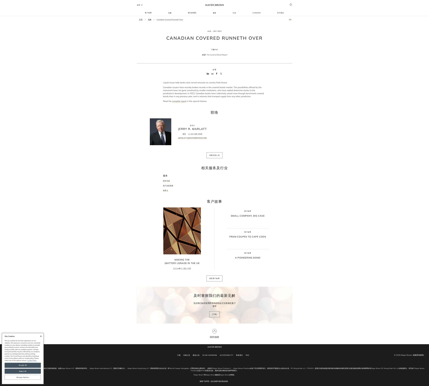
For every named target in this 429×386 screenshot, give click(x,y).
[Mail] (212, 74)
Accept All (23, 365)
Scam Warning (209, 355)
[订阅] (214, 314)
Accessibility (226, 355)
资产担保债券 (168, 186)
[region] (23, 358)
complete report (179, 101)
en (290, 19)
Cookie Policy (32, 360)
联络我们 (239, 355)
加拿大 (165, 190)
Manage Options (22, 377)
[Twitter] (221, 74)
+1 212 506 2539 (195, 134)
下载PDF (214, 50)
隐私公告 (196, 355)
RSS (247, 355)
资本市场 (166, 181)
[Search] (291, 5)
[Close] (40, 336)
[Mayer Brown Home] (214, 5)
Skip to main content (11, 2)
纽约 (184, 134)
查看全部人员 (214, 155)
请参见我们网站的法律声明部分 (226, 371)
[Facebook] (216, 74)
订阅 (179, 355)
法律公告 (186, 355)
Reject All (22, 371)
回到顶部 (214, 337)
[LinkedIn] (208, 74)
